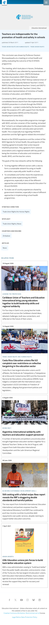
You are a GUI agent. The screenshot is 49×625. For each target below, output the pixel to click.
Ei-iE (3, 3)
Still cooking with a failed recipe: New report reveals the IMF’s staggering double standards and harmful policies (24, 489)
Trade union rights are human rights (16, 211)
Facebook (9, 599)
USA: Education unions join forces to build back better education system (24, 555)
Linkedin (39, 599)
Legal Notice (16, 617)
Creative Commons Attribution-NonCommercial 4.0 (22, 613)
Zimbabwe (6, 236)
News (5, 248)
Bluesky (33, 599)
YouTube (21, 599)
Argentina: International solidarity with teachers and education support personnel (24, 425)
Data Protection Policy (29, 617)
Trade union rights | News (12, 224)
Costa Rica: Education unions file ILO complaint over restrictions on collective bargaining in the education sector (24, 358)
